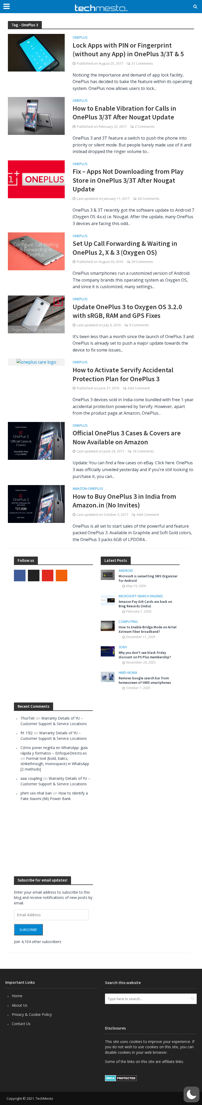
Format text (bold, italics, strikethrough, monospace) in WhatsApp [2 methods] (55, 764)
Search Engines (150, 596)
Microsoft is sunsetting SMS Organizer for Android (148, 578)
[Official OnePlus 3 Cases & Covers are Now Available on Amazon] (36, 440)
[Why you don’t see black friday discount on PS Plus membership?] (108, 650)
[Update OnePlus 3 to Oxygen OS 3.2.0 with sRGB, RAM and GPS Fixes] (36, 314)
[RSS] (61, 575)
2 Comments (145, 126)
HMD (122, 673)
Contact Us (21, 1023)
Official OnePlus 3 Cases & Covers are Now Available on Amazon (127, 437)
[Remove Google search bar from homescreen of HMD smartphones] (108, 676)
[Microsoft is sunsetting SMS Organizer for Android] (108, 574)
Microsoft (128, 596)
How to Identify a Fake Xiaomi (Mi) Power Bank (54, 796)
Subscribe (28, 929)
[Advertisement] (140, 783)
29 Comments (142, 261)
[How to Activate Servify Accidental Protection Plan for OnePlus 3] (36, 362)
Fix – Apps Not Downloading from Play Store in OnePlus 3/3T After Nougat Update (128, 180)
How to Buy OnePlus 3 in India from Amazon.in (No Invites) (124, 501)
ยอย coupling (31, 778)
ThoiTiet (28, 718)
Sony (123, 647)
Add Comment (139, 388)
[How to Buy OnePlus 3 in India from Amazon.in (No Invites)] (36, 503)
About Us (19, 1005)
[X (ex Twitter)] (33, 575)
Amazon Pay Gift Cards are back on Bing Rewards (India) (145, 604)
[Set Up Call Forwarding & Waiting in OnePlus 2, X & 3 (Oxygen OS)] (36, 251)
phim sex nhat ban (36, 793)
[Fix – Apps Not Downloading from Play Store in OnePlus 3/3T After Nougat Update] (36, 179)
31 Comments (142, 63)
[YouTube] (47, 575)
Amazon (80, 489)
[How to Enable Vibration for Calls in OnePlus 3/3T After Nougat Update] (36, 116)
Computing (128, 622)
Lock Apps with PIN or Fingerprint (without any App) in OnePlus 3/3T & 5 (128, 49)
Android (126, 571)
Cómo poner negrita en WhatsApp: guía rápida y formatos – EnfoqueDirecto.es (54, 750)
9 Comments (139, 325)
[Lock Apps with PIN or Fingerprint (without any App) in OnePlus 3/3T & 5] (36, 52)
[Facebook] (20, 575)
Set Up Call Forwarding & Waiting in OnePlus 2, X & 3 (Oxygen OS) (125, 248)
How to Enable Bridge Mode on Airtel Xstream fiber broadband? (147, 629)
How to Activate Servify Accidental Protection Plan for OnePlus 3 (123, 374)
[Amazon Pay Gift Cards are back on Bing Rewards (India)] (108, 599)
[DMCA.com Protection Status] (121, 1077)
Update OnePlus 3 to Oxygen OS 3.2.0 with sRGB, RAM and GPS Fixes (127, 311)
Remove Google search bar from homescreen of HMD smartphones (145, 680)
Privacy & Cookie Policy (32, 1014)
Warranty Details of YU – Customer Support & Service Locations (54, 721)
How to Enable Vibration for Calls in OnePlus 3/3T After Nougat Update (124, 112)
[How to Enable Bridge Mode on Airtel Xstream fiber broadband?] (108, 625)
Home (17, 995)
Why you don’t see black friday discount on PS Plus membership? (145, 655)
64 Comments (148, 198)
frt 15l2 (27, 732)
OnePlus (80, 38)
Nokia (132, 673)
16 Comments (143, 451)
